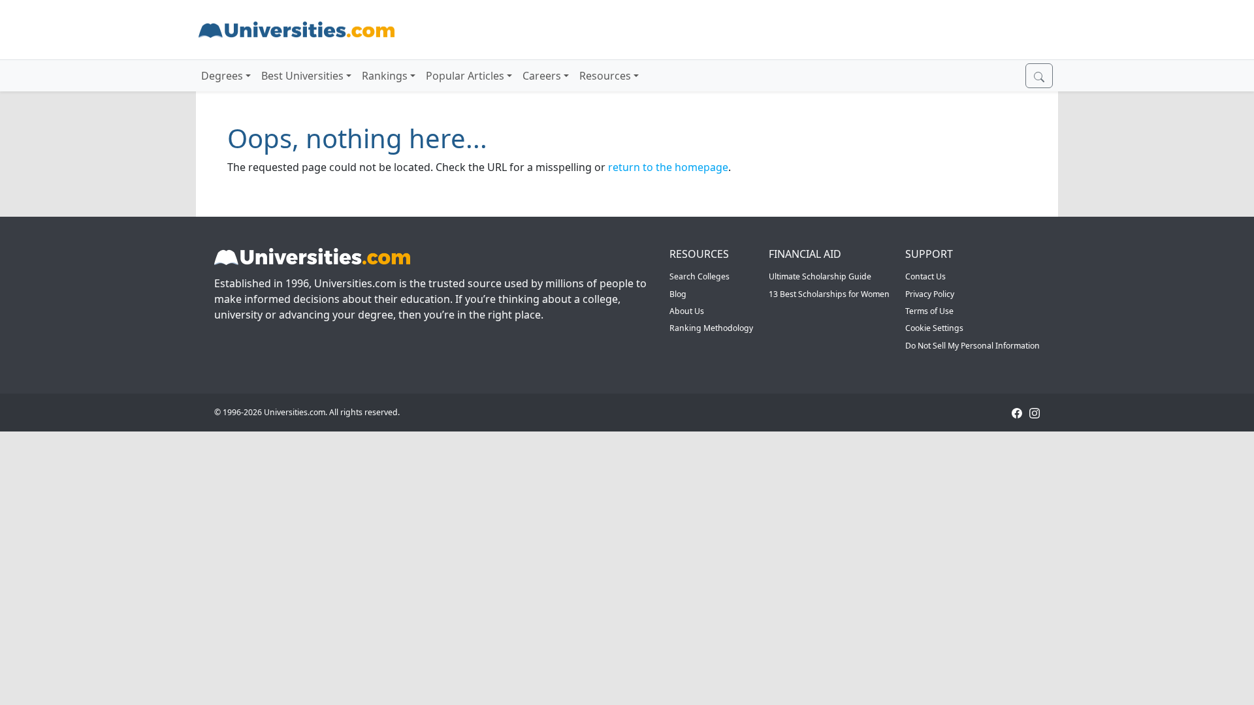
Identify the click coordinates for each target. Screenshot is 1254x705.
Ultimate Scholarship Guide (820, 276)
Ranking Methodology (711, 328)
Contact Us (925, 276)
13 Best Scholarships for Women (829, 294)
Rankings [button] (385, 76)
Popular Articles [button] (465, 76)
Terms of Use (929, 311)
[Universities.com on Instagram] (1034, 412)
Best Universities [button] (302, 76)
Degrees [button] (222, 76)
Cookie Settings (934, 328)
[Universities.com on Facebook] (1017, 412)
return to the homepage (668, 167)
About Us (686, 311)
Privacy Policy (929, 294)
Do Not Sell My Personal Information (972, 345)
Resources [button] (605, 76)
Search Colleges (699, 276)
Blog (677, 294)
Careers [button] (541, 76)
